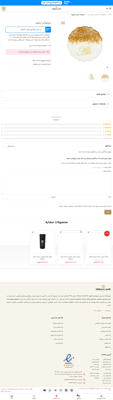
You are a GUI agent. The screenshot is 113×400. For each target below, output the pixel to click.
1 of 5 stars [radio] (100, 167)
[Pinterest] (66, 390)
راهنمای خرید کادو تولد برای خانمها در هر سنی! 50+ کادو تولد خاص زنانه (106, 378)
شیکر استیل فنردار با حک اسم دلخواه (70, 258)
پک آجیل (108, 335)
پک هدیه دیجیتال (105, 339)
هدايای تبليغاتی (105, 331)
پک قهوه (108, 347)
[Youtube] (44, 390)
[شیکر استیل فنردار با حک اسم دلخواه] (70, 242)
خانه (110, 14)
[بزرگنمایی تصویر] (107, 67)
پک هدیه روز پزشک (56, 331)
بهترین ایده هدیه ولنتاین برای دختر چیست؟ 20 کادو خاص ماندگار (94, 364)
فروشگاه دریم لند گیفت (87, 388)
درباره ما (108, 310)
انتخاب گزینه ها (89, 232)
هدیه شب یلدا (58, 339)
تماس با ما (97, 310)
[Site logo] (56, 8)
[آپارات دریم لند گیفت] (71, 390)
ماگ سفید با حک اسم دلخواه (98, 257)
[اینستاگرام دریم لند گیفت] (61, 390)
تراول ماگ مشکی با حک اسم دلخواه (42, 258)
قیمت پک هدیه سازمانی (103, 323)
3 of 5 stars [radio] (97, 167)
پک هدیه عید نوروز (57, 335)
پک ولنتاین (59, 343)
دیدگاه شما (106, 171)
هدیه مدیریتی (106, 327)
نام (109, 197)
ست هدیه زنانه (58, 327)
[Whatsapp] (50, 390)
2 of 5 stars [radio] (98, 167)
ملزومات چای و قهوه (78, 14)
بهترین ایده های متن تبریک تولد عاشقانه (94, 375)
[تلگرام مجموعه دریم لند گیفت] (55, 390)
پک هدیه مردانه (58, 323)
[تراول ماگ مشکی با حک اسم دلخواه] (42, 242)
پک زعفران (107, 343)
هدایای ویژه (106, 317)
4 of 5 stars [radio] (95, 167)
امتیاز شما (107, 167)
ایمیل (52, 197)
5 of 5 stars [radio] (93, 167)
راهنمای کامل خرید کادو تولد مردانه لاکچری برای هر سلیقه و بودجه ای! (106, 364)
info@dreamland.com (71, 380)
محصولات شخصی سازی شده (96, 14)
